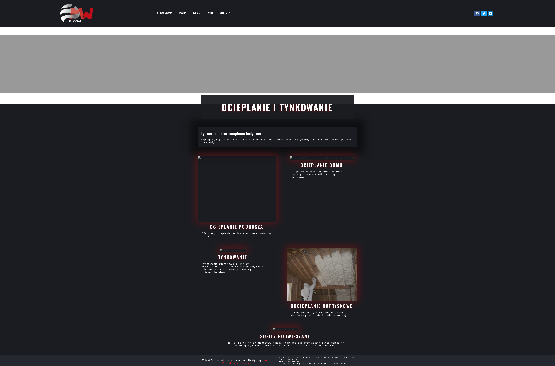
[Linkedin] (490, 13)
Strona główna (164, 12)
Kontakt (197, 12)
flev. (265, 360)
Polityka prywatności (236, 363)
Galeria (182, 12)
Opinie (210, 12)
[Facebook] (477, 13)
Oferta (223, 12)
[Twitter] (484, 13)
